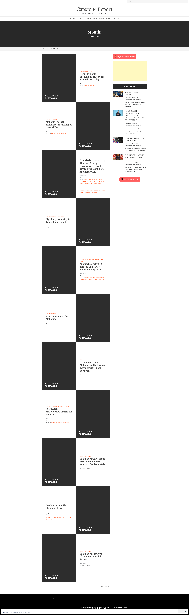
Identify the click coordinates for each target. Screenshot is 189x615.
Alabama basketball (90, 85)
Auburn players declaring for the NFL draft (90, 185)
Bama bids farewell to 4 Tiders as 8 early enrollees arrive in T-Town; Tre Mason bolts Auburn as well (92, 166)
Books (75, 18)
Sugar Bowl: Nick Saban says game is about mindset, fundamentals (92, 461)
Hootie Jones (89, 190)
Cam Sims (87, 187)
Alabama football (55, 133)
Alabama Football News (52, 119)
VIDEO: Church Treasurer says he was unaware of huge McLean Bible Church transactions (134, 115)
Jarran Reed (95, 190)
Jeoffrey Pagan (102, 190)
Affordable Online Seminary (102, 18)
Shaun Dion (82, 192)
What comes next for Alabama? (57, 317)
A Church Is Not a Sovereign (132, 93)
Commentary (95, 156)
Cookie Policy (27, 612)
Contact (88, 18)
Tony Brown (88, 192)
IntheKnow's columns (63, 406)
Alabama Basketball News (86, 71)
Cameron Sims (92, 187)
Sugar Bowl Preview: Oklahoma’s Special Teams (91, 556)
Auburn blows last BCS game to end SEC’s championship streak (92, 266)
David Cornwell (83, 188)
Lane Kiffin (63, 133)
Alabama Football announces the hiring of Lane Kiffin (59, 124)
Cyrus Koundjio (100, 187)
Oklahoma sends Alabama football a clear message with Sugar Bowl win (93, 366)
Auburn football (98, 183)
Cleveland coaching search (57, 517)
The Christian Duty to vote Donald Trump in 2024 (134, 157)
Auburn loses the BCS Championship (94, 277)
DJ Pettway (90, 188)
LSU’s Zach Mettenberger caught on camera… (59, 411)
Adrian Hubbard (89, 179)
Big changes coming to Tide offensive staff (58, 220)
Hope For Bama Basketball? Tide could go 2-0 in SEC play (92, 76)
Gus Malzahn (68, 517)
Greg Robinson (96, 188)
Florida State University (96, 279)
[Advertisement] (130, 71)
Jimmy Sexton (49, 519)
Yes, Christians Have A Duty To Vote (134, 139)
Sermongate (117, 18)
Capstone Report (94, 9)
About (81, 18)
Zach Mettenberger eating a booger (60, 422)
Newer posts (103, 586)
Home (69, 18)
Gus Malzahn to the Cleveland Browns (56, 506)
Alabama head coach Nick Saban (87, 181)
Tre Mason (94, 192)
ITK (82, 83)
